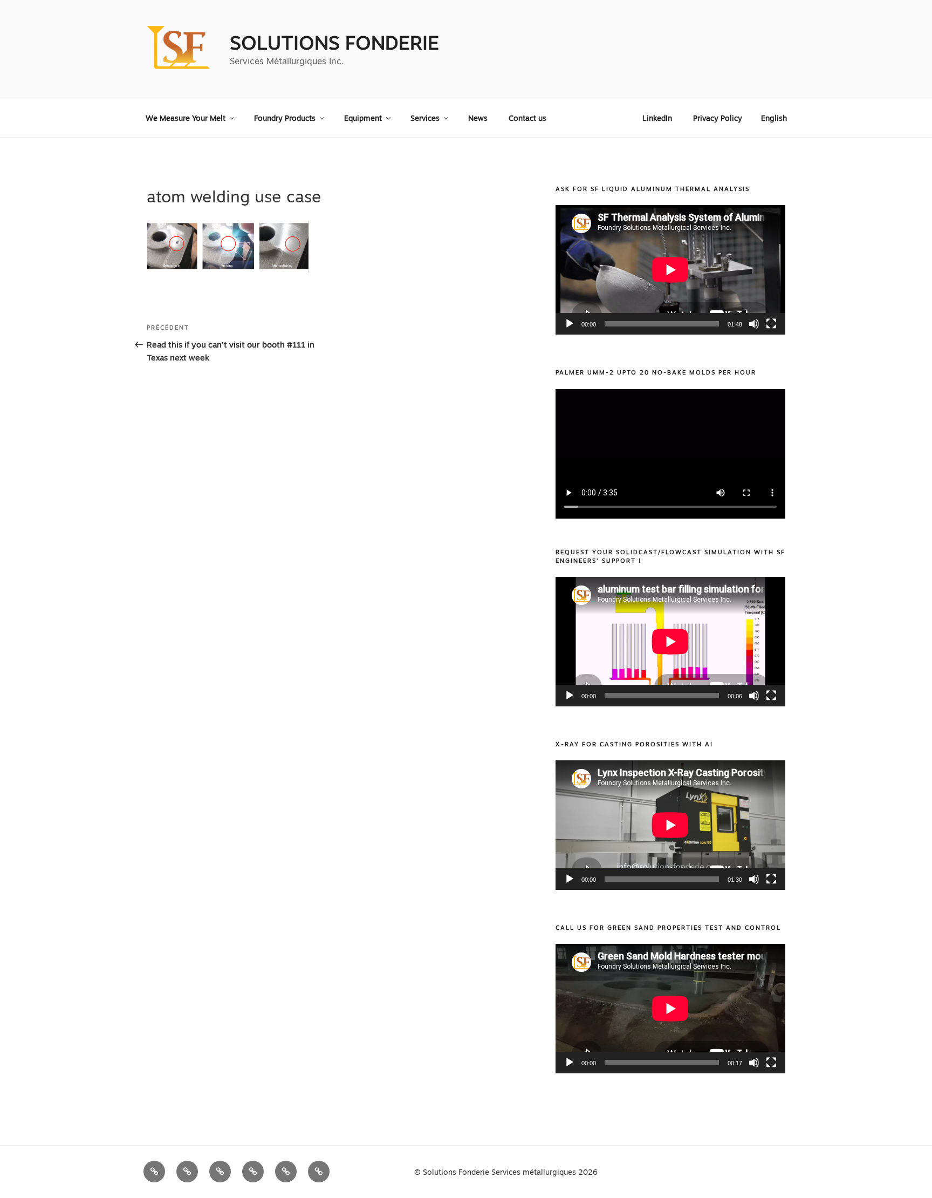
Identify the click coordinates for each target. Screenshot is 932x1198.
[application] (670, 270)
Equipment (363, 118)
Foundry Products (285, 118)
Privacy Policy (717, 118)
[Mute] (754, 323)
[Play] (569, 323)
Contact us (527, 118)
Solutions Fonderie (334, 43)
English (774, 118)
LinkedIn (657, 118)
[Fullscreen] (771, 323)
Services (425, 118)
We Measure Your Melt (185, 118)
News (478, 118)
